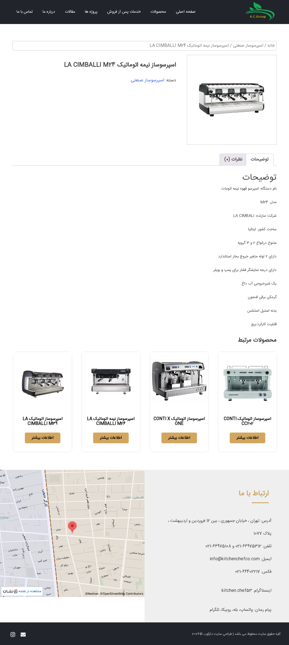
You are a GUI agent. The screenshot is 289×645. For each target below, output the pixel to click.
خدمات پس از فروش (124, 11)
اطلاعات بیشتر (248, 438)
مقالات (70, 11)
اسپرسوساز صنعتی (248, 45)
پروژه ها (91, 11)
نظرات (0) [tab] (233, 159)
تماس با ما (25, 11)
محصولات (158, 11)
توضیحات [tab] (260, 159)
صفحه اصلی (186, 11)
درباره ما (49, 11)
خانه (271, 45)
